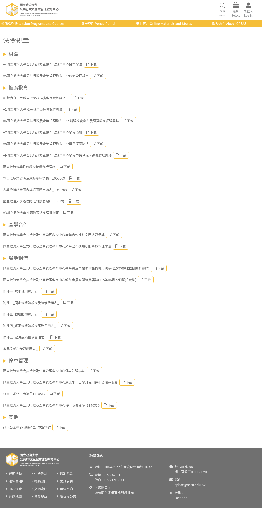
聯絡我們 (40, 481)
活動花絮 (66, 473)
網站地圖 (15, 496)
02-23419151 (114, 474)
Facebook (182, 497)
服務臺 (14, 481)
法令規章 (40, 496)
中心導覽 (15, 488)
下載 (93, 64)
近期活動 (15, 473)
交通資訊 (40, 488)
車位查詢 (66, 488)
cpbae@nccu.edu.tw (190, 484)
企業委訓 (40, 473)
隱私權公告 (68, 496)
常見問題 (66, 481)
